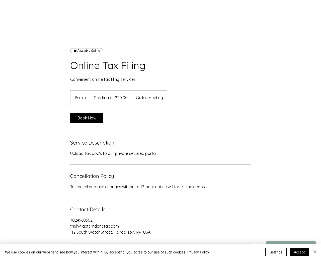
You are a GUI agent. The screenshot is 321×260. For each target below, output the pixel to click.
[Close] (315, 252)
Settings (276, 251)
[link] (86, 118)
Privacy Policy (198, 251)
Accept (299, 251)
